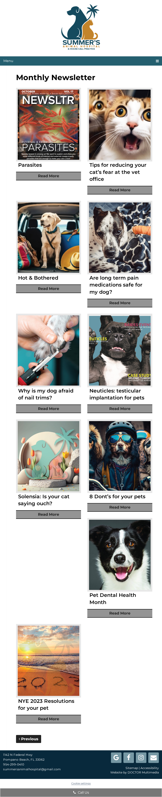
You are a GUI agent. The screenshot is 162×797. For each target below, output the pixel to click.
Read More (48, 176)
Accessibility (149, 768)
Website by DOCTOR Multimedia (134, 772)
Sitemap (132, 768)
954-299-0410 (13, 764)
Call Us (83, 792)
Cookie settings (81, 783)
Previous (29, 739)
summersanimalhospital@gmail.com (32, 769)
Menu (8, 61)
